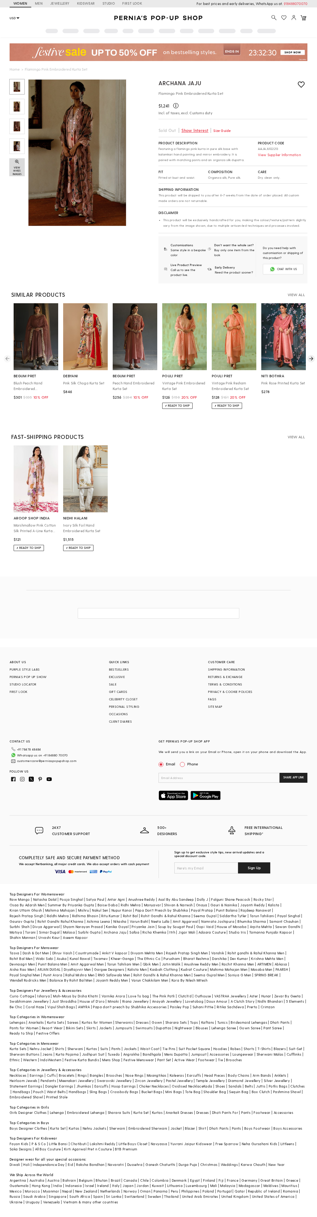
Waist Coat (149, 1049)
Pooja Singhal (71, 899)
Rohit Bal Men (21, 959)
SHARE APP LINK (293, 777)
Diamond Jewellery (244, 1081)
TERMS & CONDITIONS (225, 684)
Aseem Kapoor (75, 937)
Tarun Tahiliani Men (123, 964)
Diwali (15, 1164)
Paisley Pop (179, 1007)
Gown (157, 1022)
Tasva (15, 953)
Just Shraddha (64, 1001)
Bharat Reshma (196, 959)
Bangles (96, 1075)
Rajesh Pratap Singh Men (187, 953)
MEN (39, 3)
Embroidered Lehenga (86, 1112)
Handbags (21, 1092)
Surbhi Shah (19, 927)
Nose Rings (134, 1075)
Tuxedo (114, 1054)
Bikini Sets (74, 1028)
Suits (104, 1049)
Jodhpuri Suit (93, 1054)
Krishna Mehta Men (267, 959)
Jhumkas (83, 1086)
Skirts (91, 1028)
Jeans (47, 1054)
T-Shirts (264, 1049)
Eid (70, 1164)
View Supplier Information (279, 155)
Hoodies (220, 1049)
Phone (192, 764)
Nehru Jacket (41, 1049)
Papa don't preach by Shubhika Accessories (130, 1007)
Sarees (72, 1022)
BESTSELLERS (119, 669)
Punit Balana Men (52, 964)
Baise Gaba (108, 905)
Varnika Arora (113, 996)
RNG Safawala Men (114, 975)
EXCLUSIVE (117, 677)
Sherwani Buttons (24, 1054)
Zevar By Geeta (287, 996)
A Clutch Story (243, 1001)
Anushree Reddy (141, 899)
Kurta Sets (55, 1022)
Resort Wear (52, 1028)
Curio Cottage (22, 996)
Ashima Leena (98, 921)
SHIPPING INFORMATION (226, 669)
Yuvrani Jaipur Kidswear (191, 1144)
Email (170, 764)
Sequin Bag (238, 1092)
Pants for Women (24, 1028)
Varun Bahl (139, 921)
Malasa (69, 932)
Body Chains (238, 1075)
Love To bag (138, 996)
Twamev (100, 959)
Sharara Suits (119, 1112)
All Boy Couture (48, 1149)
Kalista (274, 905)
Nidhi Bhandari (270, 1001)
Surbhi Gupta (89, 932)
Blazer (190, 1128)
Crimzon (268, 1007)
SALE (113, 684)
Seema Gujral (204, 916)
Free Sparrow (227, 1144)
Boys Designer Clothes (28, 1128)
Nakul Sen (100, 910)
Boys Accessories (287, 1128)
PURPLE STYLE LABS (25, 669)
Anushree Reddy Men (201, 964)
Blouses (202, 1028)
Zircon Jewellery (149, 1081)
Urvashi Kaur (49, 937)
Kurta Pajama (67, 1054)
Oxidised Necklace (187, 1086)
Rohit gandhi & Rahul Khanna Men (256, 953)
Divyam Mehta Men (147, 953)
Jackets (105, 1028)
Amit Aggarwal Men (87, 964)
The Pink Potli (163, 996)
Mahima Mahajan (60, 910)
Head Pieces (214, 1075)
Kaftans (207, 1022)
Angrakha (131, 1054)
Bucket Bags (151, 1092)
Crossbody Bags (124, 1092)
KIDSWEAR (86, 3)
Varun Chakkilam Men (149, 980)
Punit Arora (52, 975)
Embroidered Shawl (26, 1097)
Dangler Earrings (59, 1086)
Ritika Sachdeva (230, 1007)
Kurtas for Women (97, 1022)
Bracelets (67, 1075)
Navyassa (159, 1144)
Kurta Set (141, 1112)
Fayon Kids (19, 1144)
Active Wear (184, 1060)
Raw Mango (20, 899)
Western (30, 1060)
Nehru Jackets (94, 1128)
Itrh (172, 932)
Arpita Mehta (261, 927)
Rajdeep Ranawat (256, 910)
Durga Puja (188, 1164)
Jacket (176, 1128)
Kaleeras (177, 1075)
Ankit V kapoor (115, 953)
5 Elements (295, 1001)
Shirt (202, 1128)
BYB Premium (126, 1149)
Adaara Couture (212, 932)
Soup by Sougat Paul (175, 927)
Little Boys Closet (133, 1144)
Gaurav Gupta (22, 921)
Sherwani (75, 1049)
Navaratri (116, 1164)
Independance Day (48, 1164)
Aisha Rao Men (22, 969)
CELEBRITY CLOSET (123, 699)
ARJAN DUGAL (48, 969)
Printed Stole (56, 1097)
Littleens (287, 1144)
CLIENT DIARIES (120, 721)
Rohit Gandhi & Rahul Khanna (165, 916)
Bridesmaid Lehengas (249, 1022)
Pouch (38, 1092)
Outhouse (203, 996)
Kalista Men (137, 969)
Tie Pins (169, 1049)
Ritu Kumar (110, 916)
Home (15, 69)
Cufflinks (294, 1054)
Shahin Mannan (22, 937)
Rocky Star (263, 899)
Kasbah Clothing (164, 969)
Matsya (16, 932)
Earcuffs (194, 1075)
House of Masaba (231, 927)
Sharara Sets (176, 1022)
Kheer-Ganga (122, 959)
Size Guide (222, 131)
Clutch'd (185, 996)
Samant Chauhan (284, 921)
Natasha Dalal (45, 899)
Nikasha (120, 921)
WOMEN (20, 3)
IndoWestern (50, 1060)
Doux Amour (216, 1001)
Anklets (280, 1075)
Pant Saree (272, 1028)
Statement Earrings (26, 1086)
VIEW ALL (296, 294)
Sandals (235, 1086)
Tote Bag (192, 1092)
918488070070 (295, 4)
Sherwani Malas (270, 1054)
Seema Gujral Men (209, 975)
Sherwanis (124, 1022)
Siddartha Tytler (232, 916)
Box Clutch (261, 1092)
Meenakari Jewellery (76, 1081)
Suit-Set (295, 1049)
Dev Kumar (239, 959)
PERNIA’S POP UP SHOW (28, 677)
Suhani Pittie (203, 1007)
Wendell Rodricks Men (28, 980)
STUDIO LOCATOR (23, 684)
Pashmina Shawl (287, 1092)
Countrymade (86, 953)
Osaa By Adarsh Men (27, 905)
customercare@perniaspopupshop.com (46, 761)
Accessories (219, 1054)
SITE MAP (215, 706)
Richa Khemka (154, 932)
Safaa (134, 932)
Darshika (219, 959)
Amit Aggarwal (185, 921)
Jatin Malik (171, 964)
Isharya (43, 996)
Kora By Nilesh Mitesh (189, 980)
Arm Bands (262, 1075)
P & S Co (39, 1144)
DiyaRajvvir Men (77, 969)
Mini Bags (173, 1092)
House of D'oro (92, 1001)
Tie (220, 1060)
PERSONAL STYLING (124, 706)
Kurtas (91, 1049)
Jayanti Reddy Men (112, 980)
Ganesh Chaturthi (160, 1164)
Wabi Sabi (45, 959)
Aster (254, 996)
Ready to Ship (21, 1033)
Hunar (266, 996)
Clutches (297, 1086)
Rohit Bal (130, 916)
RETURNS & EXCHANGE (225, 677)
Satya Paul (95, 899)
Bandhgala (152, 1054)
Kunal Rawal (80, 959)
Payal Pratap (202, 910)
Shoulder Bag (214, 1092)
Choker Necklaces (154, 1086)
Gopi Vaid (205, 927)
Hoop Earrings (123, 1086)
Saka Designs (21, 1149)
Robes (235, 1049)
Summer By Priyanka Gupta (71, 905)
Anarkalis (36, 1022)
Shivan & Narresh (178, 905)
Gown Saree (249, 1028)
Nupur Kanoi (121, 910)
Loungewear (243, 1054)
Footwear (206, 1060)
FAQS (212, 699)
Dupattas (163, 1028)
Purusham (171, 959)
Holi (26, 1164)
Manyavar (152, 905)
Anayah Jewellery (167, 1001)
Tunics (222, 1022)
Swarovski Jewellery (114, 1081)
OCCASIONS (118, 714)
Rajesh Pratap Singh (27, 916)
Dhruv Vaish (62, 953)
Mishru (83, 910)
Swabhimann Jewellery (29, 1001)
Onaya (201, 905)
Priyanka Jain (143, 927)
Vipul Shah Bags (61, 1007)
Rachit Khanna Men (238, 964)
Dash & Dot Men (36, 953)
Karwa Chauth (253, 1164)
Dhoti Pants (279, 1022)
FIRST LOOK (132, 3)
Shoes (220, 1086)
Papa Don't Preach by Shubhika (161, 910)
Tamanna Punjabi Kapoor (270, 932)
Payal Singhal (288, 916)
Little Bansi (58, 1144)
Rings (82, 1075)
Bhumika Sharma (251, 921)
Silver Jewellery (277, 1081)
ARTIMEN (264, 964)
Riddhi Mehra (58, 916)
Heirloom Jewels (23, 1081)
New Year (276, 1164)
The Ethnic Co (148, 959)
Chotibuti (79, 1144)
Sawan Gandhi (288, 927)
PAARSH (282, 969)
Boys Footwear (257, 1128)
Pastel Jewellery (179, 1081)
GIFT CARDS (118, 692)
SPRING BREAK (266, 975)
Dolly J (202, 899)
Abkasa (281, 964)
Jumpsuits (123, 1028)
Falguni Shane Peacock (230, 899)
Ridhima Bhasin (85, 916)
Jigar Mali (186, 932)
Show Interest (194, 130)
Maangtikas (157, 1075)
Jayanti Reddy (252, 905)
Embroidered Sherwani (147, 1128)
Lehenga (57, 1112)
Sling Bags (98, 1092)
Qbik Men (151, 964)
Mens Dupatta (176, 1054)
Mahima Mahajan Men (228, 969)
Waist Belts (56, 1092)
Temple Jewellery (210, 1081)
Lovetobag (194, 1001)
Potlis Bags (278, 1086)
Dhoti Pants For (225, 1112)
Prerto (252, 1007)
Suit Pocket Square (194, 1049)
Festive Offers (48, 1033)
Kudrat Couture (194, 969)
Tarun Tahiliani (262, 916)
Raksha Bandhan (90, 1164)
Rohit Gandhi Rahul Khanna (60, 921)
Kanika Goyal (117, 927)
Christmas (209, 1164)
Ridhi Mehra (131, 905)
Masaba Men (261, 969)
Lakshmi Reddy (102, 1144)
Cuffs (51, 1075)
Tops (194, 1022)
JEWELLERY (60, 3)
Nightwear (184, 1028)
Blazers (280, 1049)
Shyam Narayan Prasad (83, 927)
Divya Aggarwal (46, 927)
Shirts (59, 1049)
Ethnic (15, 1060)
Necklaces (18, 1075)
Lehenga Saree (223, 1028)
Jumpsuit (198, 1054)
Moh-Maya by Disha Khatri (75, 996)
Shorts (249, 1049)
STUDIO (108, 3)
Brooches (234, 1060)
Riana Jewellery (135, 1001)
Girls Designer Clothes (28, 1112)
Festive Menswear (139, 1060)
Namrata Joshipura (217, 921)
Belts (249, 1086)
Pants (116, 1049)
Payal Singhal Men (25, 975)
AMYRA (84, 1007)
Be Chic (16, 1007)
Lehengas (17, 1022)
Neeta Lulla (160, 921)
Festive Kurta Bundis (82, 1060)
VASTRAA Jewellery (230, 996)
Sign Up (254, 867)
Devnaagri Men (22, 964)
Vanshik (217, 953)
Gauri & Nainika (224, 905)
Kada (207, 1086)
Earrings (37, 1075)
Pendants (48, 1081)
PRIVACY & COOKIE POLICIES (230, 692)
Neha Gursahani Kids (259, 1144)
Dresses (142, 1022)
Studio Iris (237, 932)
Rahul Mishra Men (79, 975)
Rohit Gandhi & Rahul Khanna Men (162, 975)
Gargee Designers (109, 969)
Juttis (260, 1086)
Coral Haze (35, 1007)
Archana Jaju (179, 83)
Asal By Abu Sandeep (176, 899)
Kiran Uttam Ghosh (26, 910)
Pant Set (164, 1060)
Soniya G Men (239, 975)
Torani (30, 932)
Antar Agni (116, 899)
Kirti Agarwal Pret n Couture (88, 1149)
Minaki (113, 1001)
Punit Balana (226, 910)
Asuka (62, 959)
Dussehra (134, 1164)
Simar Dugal (49, 932)
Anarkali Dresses (179, 1112)
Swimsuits (144, 1028)
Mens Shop (111, 1060)
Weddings (229, 1164)
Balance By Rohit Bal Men (71, 980)
